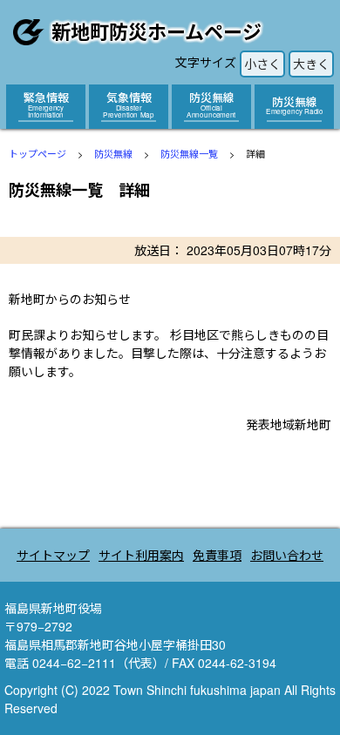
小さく (262, 63)
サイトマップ (53, 554)
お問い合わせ (286, 554)
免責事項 (217, 554)
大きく (311, 63)
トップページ (37, 153)
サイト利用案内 (141, 554)
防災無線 (113, 153)
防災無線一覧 (189, 153)
